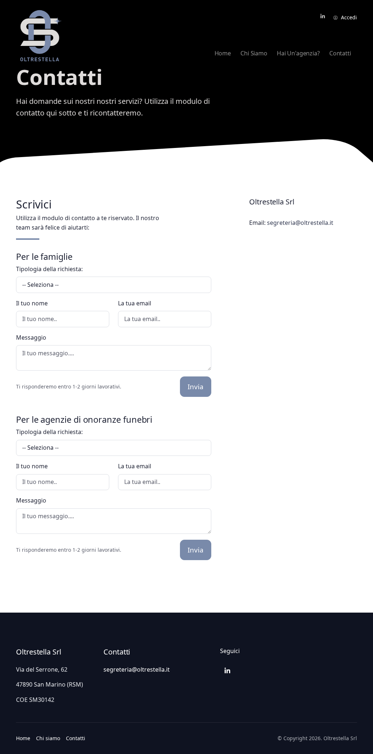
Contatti (75, 738)
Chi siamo (48, 738)
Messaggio (31, 337)
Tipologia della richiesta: (49, 269)
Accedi (349, 17)
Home (23, 738)
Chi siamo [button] (253, 53)
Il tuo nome (32, 303)
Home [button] (223, 53)
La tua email (134, 303)
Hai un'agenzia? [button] (298, 53)
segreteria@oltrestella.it (300, 223)
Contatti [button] (340, 53)
